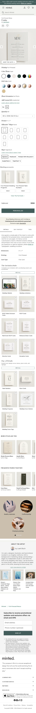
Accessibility (30, 705)
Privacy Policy (17, 705)
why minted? (18, 229)
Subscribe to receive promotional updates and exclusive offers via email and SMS (17, 615)
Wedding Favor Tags (8, 429)
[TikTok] (19, 700)
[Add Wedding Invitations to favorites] (33, 277)
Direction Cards (6, 356)
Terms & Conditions (8, 705)
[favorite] (7, 25)
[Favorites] (28, 7)
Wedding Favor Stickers (26, 409)
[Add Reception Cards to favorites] (33, 340)
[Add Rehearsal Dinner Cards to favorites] (33, 320)
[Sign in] (24, 7)
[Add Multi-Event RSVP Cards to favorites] (16, 320)
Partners (5, 686)
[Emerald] (19, 76)
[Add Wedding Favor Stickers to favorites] (33, 393)
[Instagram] (21, 700)
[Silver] (19, 86)
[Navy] (9, 76)
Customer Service (8, 681)
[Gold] (24, 86)
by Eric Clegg (4, 458)
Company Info (6, 677)
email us (30, 244)
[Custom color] (29, 76)
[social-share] (2, 25)
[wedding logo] (9, 7)
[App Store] (9, 695)
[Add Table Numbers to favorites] (16, 372)
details (6, 229)
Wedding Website (7, 293)
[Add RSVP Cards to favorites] (33, 297)
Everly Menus (4, 488)
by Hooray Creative (6, 490)
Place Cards (22, 388)
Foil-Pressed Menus (15, 606)
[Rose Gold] (29, 86)
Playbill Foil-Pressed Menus (23, 488)
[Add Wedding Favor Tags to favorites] (16, 413)
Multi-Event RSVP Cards (9, 335)
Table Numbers (6, 388)
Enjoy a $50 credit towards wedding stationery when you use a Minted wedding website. (18, 2)
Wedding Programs (7, 409)
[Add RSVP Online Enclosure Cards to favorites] (16, 297)
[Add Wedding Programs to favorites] (16, 393)
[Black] (9, 86)
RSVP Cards (22, 313)
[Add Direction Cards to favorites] (16, 340)
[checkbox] (8, 191)
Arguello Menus (20, 456)
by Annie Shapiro (21, 458)
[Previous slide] (1, 46)
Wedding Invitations (24, 293)
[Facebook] (15, 700)
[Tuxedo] (24, 76)
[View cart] (32, 7)
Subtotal (4, 203)
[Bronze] (14, 86)
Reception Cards (24, 356)
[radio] (3, 107)
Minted (3, 606)
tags (30, 229)
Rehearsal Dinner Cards (25, 335)
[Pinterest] (17, 700)
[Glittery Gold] (3, 91)
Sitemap (24, 705)
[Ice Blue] (3, 86)
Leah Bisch (6, 22)
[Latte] (14, 76)
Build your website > (26, 3)
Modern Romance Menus (7, 456)
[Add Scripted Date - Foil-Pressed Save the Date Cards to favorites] (34, 571)
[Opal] (3, 76)
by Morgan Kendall (21, 490)
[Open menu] (3, 7)
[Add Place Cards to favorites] (33, 372)
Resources (5, 690)
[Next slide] (34, 46)
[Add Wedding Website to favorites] (16, 277)
